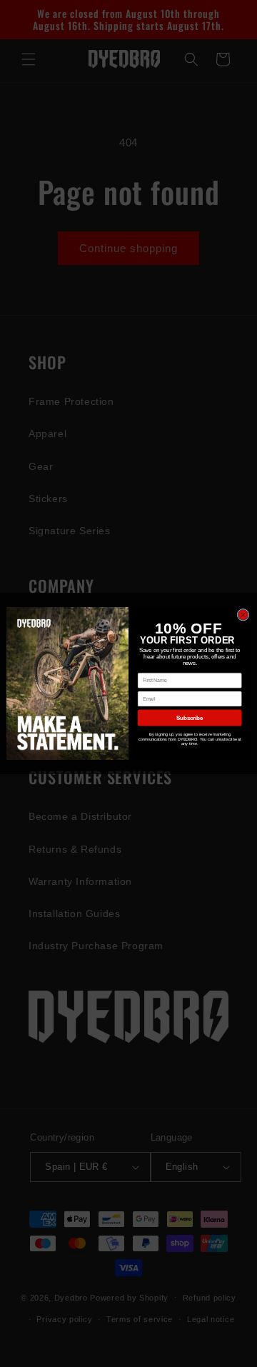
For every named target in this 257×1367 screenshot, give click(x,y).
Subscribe (189, 718)
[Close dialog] (243, 614)
